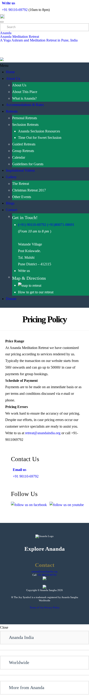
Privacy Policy (52, 607)
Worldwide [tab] (19, 662)
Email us (18, 470)
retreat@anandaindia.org (42, 433)
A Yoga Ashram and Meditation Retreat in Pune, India (39, 40)
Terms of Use (37, 607)
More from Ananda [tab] (26, 687)
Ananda (5, 33)
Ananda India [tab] (21, 637)
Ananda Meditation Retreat (19, 37)
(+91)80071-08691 (60, 225)
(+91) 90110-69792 (32, 225)
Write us (7, 3)
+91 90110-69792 (15, 10)
